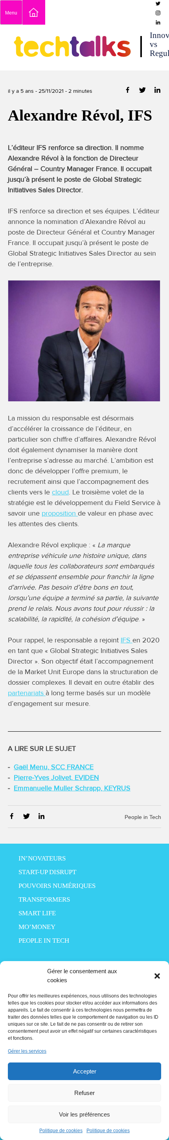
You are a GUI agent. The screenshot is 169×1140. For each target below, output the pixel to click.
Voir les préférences (84, 1114)
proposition (60, 513)
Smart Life (37, 913)
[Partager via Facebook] (128, 91)
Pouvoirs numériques (57, 885)
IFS (126, 640)
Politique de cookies (61, 1130)
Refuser (84, 1092)
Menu (11, 13)
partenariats (27, 693)
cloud (60, 492)
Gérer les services (27, 1051)
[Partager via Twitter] (143, 91)
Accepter (84, 1071)
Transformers (44, 899)
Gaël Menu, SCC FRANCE (54, 767)
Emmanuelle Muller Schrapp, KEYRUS (72, 788)
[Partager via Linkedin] (157, 91)
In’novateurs (42, 858)
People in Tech (143, 817)
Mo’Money (36, 927)
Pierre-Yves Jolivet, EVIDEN (56, 777)
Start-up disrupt (47, 872)
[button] (157, 976)
